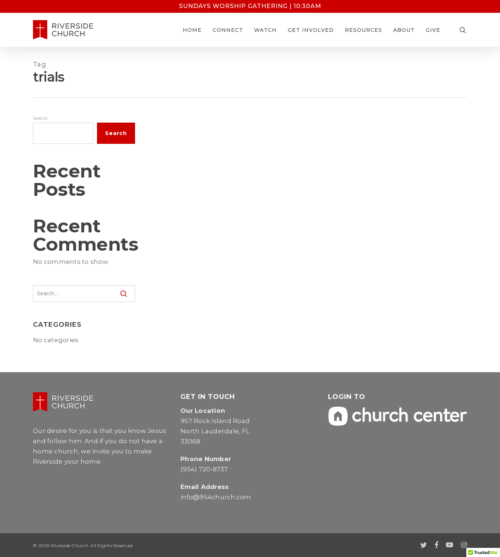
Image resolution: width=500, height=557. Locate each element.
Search (40, 118)
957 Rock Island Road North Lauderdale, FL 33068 (215, 431)
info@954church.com (215, 497)
